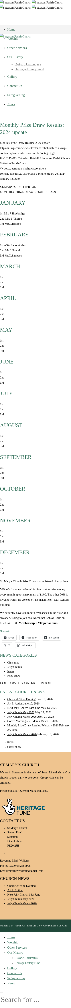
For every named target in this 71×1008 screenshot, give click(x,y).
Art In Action (15, 703)
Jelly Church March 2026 (22, 716)
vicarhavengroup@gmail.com (25, 870)
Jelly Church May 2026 (20, 712)
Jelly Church (14, 666)
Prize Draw (13, 675)
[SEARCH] (1, 992)
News (10, 671)
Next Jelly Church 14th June (23, 707)
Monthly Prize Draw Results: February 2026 (32, 725)
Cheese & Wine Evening (21, 699)
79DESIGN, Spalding (26, 926)
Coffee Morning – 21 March (23, 721)
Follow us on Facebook (26, 683)
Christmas (13, 662)
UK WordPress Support (53, 926)
